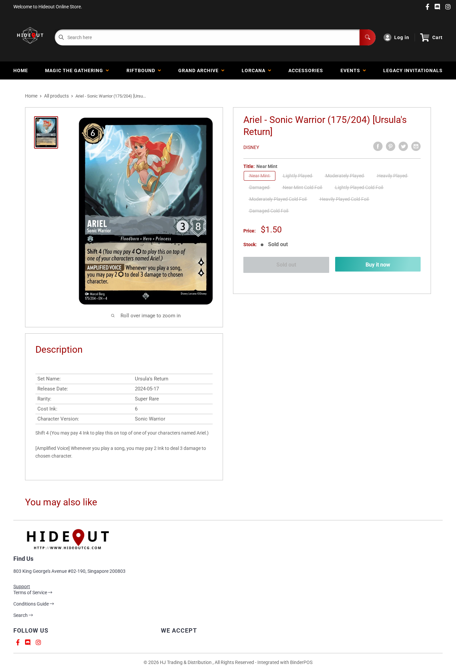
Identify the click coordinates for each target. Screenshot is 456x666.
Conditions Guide (31, 604)
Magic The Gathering (75, 70)
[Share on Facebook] (378, 146)
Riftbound (142, 70)
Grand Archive (199, 70)
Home (20, 70)
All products (56, 96)
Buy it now (378, 265)
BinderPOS (301, 662)
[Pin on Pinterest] (390, 146)
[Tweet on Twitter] (403, 146)
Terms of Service (30, 592)
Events (351, 70)
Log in (401, 37)
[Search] (368, 37)
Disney (251, 147)
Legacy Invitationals (413, 70)
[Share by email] (416, 146)
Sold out (286, 265)
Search (21, 615)
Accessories (305, 70)
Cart (437, 37)
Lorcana (255, 70)
